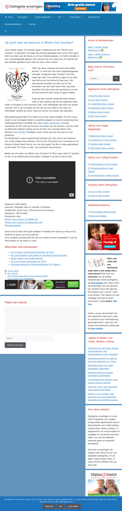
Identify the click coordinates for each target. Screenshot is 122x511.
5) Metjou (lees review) (99, 112)
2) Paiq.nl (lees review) (99, 195)
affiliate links (78, 502)
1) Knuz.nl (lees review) (99, 191)
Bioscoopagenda (13, 225)
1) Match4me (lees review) (100, 136)
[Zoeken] (116, 78)
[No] (119, 503)
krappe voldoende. (51, 123)
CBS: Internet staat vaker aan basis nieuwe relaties (28, 276)
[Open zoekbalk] (5, 31)
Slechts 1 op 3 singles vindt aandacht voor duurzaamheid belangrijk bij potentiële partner (103, 397)
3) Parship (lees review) (99, 144)
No (60, 506)
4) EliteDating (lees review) (101, 108)
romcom (14, 273)
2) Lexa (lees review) (98, 100)
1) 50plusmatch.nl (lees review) (103, 164)
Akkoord (49, 506)
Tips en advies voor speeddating (21, 279)
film (9, 273)
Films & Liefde (13, 271)
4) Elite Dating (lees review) (101, 148)
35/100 (21, 132)
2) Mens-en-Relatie (97, 216)
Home (10, 17)
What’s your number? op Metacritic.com (24, 222)
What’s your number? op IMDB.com (21, 219)
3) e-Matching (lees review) (101, 104)
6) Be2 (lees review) (97, 116)
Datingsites (22, 17)
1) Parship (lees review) (99, 96)
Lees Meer (73, 506)
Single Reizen (94, 17)
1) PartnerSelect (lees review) (102, 212)
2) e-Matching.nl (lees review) (102, 140)
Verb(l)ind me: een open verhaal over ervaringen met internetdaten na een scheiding (103, 351)
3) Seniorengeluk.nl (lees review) (103, 175)
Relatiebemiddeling (13, 24)
